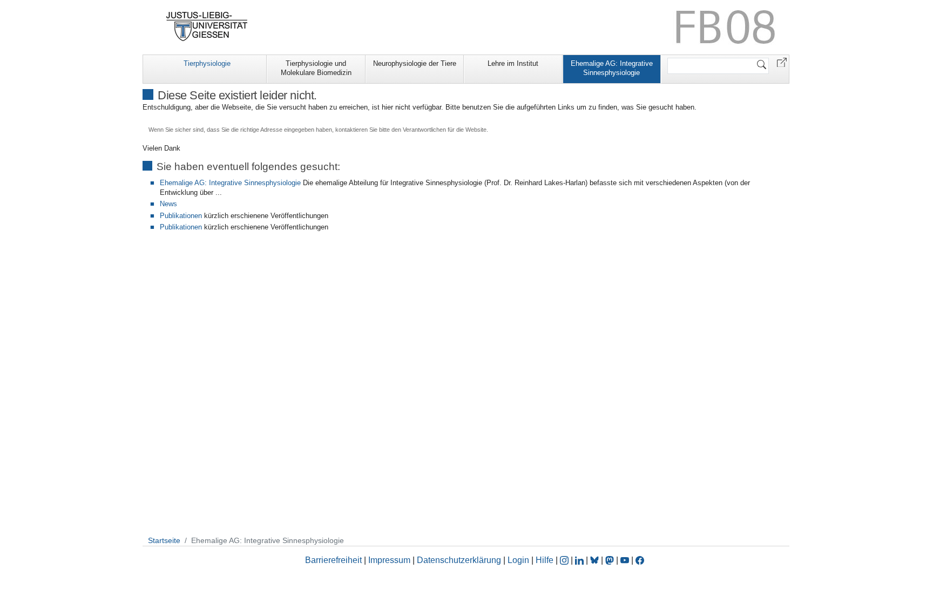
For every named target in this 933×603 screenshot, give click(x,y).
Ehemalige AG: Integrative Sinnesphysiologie (612, 68)
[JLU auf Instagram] (565, 560)
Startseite (164, 540)
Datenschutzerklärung (459, 560)
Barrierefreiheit (333, 560)
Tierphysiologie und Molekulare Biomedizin (316, 68)
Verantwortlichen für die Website (444, 129)
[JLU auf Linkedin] (580, 560)
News (168, 204)
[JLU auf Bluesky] (595, 560)
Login (519, 560)
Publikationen (181, 216)
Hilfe (544, 560)
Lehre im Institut (513, 63)
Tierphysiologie (207, 63)
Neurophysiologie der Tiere (414, 63)
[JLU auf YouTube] (624, 560)
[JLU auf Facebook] (639, 560)
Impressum (389, 560)
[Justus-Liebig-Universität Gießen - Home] (207, 26)
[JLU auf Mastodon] (610, 560)
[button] (782, 62)
